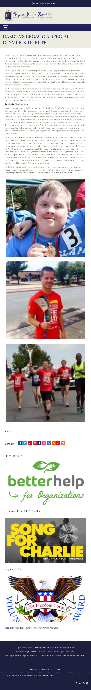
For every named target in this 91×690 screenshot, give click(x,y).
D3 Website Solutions (47, 675)
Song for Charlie (13, 569)
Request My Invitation (49, 3)
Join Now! (36, 3)
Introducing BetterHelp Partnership (23, 511)
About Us (33, 669)
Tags (8, 431)
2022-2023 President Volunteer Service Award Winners (31, 627)
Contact (57, 669)
